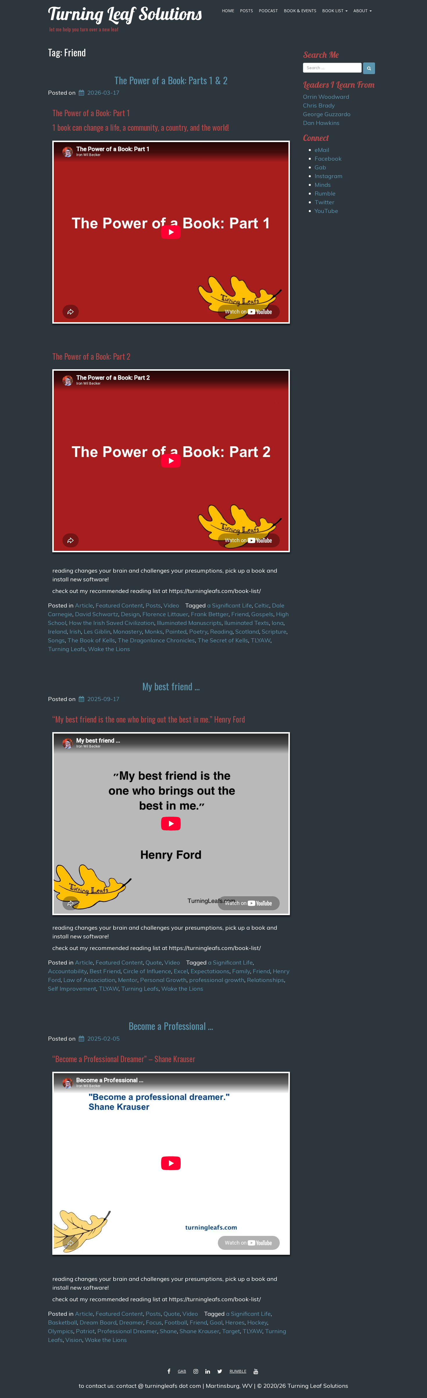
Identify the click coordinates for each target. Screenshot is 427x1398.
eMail (322, 149)
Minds (323, 184)
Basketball (62, 1322)
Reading (221, 631)
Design (130, 614)
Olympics (60, 1331)
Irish (75, 631)
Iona (278, 622)
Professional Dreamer (127, 1331)
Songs (56, 640)
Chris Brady (319, 105)
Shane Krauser (199, 1331)
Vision (73, 1339)
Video (171, 605)
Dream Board (98, 1322)
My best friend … (171, 686)
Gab (320, 167)
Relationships (265, 979)
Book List (333, 10)
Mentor (127, 979)
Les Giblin (97, 631)
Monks (154, 631)
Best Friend (105, 971)
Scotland (247, 631)
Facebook (328, 158)
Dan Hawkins (321, 122)
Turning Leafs (66, 649)
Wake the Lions (109, 649)
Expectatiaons (210, 971)
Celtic (261, 605)
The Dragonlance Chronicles (156, 640)
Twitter (324, 202)
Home (228, 10)
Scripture (274, 631)
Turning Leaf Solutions (125, 13)
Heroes (235, 1322)
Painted (175, 631)
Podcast (268, 10)
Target (231, 1331)
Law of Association (89, 979)
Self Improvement (72, 988)
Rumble (325, 193)
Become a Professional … (171, 1026)
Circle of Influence (147, 971)
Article (84, 605)
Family (241, 971)
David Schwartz (96, 614)
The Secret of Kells (223, 640)
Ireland (57, 631)
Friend (240, 614)
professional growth (216, 979)
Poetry (198, 631)
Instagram (328, 176)
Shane (168, 1331)
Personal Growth (163, 979)
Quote (154, 962)
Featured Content (119, 605)
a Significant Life (229, 605)
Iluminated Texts (246, 622)
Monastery (127, 631)
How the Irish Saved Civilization (111, 622)
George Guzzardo (327, 114)
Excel (181, 971)
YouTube (326, 210)
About (361, 10)
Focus (154, 1322)
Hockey (257, 1322)
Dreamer (131, 1322)
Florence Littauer (165, 614)
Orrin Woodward (326, 96)
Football (175, 1322)
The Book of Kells (91, 640)
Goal (216, 1322)
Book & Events (300, 10)
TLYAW (260, 640)
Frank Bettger (210, 614)
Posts (246, 10)
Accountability (67, 971)
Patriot (85, 1331)
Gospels (262, 614)
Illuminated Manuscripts (189, 622)
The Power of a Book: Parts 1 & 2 (170, 80)
